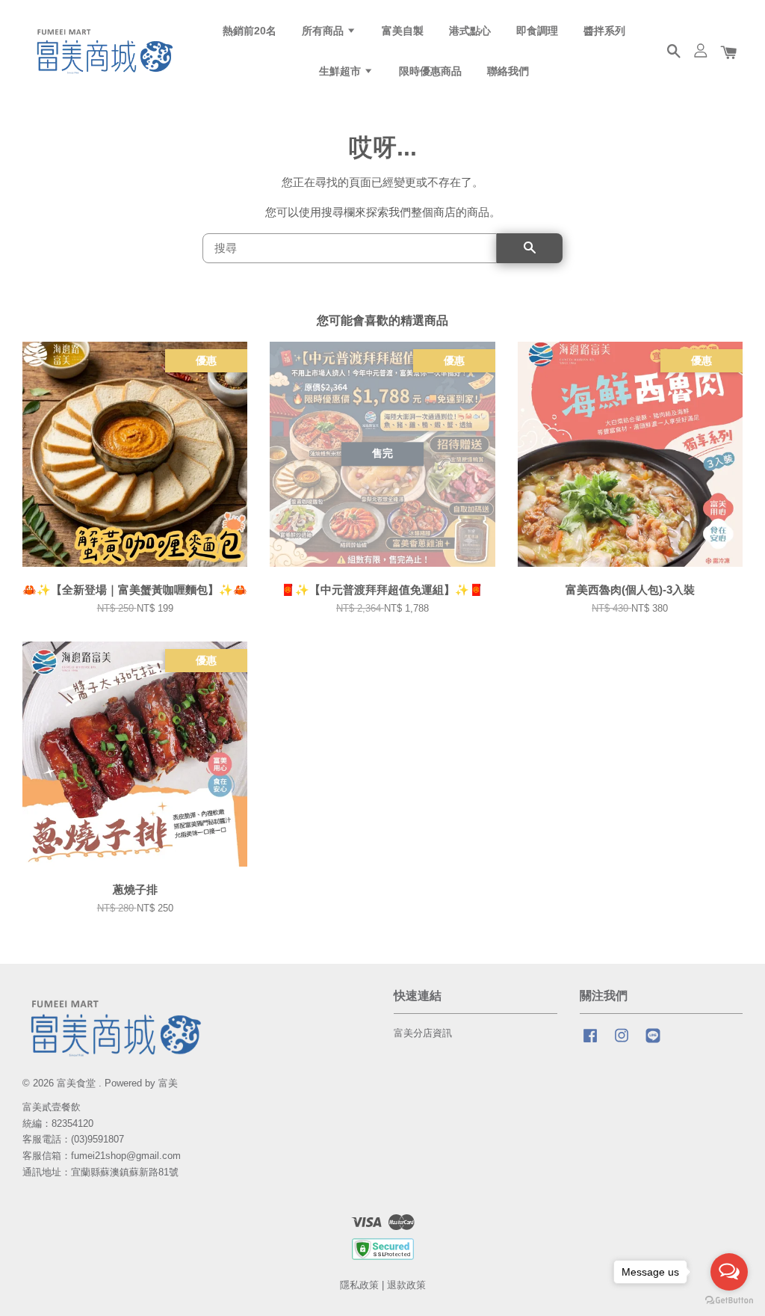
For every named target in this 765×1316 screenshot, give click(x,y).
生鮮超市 (341, 71)
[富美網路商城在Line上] (652, 1042)
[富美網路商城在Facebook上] (590, 1042)
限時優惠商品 (430, 71)
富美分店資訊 (423, 1033)
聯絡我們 (508, 71)
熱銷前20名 (249, 31)
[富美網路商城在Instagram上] (621, 1042)
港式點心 (470, 31)
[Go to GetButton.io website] (729, 1301)
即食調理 (537, 31)
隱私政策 (359, 1285)
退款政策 (406, 1285)
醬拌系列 (604, 31)
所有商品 (324, 31)
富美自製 (403, 31)
